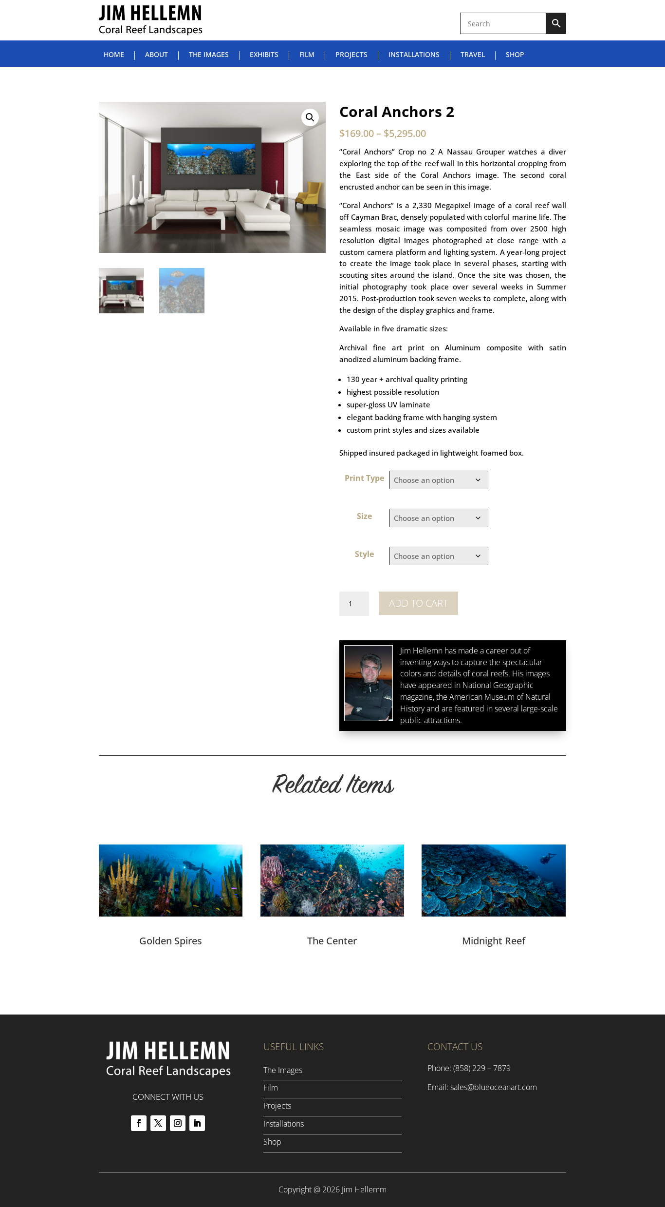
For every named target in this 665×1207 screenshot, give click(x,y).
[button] (310, 117)
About (156, 55)
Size (364, 516)
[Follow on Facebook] (139, 1123)
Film (306, 55)
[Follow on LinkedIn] (197, 1123)
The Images (209, 55)
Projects (351, 55)
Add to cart (418, 603)
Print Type (364, 478)
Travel (473, 55)
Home (114, 55)
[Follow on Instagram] (177, 1123)
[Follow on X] (158, 1123)
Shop (515, 55)
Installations (414, 55)
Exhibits (264, 55)
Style (364, 554)
